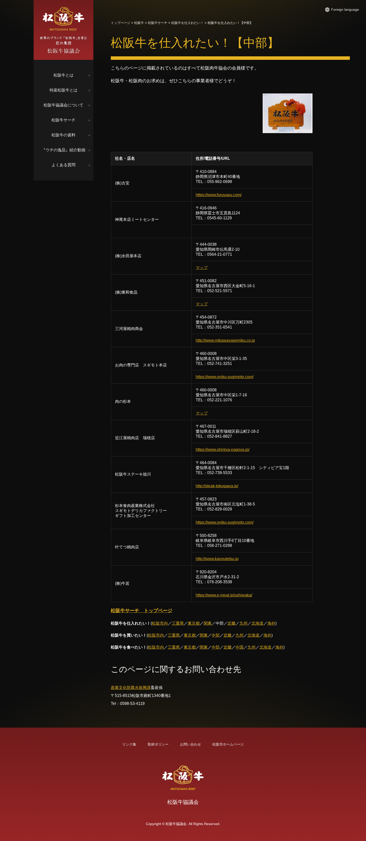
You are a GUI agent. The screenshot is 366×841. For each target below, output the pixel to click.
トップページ (120, 23)
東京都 (194, 623)
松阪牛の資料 (63, 135)
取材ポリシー (158, 744)
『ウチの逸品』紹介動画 (63, 150)
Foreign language (345, 9)
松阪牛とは (63, 75)
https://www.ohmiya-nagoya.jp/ (222, 449)
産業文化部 (121, 687)
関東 (208, 623)
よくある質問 (63, 165)
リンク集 (129, 744)
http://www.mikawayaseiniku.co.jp (225, 340)
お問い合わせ (190, 744)
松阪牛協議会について (63, 105)
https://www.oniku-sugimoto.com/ (224, 377)
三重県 (178, 623)
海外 (271, 623)
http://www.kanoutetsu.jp (217, 559)
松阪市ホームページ (228, 744)
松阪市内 (160, 623)
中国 (240, 647)
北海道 (257, 623)
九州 (243, 623)
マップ (202, 267)
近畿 (232, 623)
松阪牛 (139, 23)
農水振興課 (141, 687)
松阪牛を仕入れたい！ (187, 23)
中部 (216, 635)
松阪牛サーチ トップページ (141, 610)
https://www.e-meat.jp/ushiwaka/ (224, 595)
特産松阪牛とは (63, 90)
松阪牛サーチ (63, 120)
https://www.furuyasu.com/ (219, 195)
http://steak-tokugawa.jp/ (217, 486)
